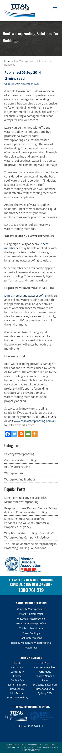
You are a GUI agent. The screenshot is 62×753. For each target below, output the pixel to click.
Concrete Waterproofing (20, 460)
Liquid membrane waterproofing (25, 295)
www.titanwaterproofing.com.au (35, 421)
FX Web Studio (34, 750)
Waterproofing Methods (20, 479)
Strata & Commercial (31, 613)
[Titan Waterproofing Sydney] (19, 10)
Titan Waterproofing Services (36, 745)
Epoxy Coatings (31, 633)
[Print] (21, 434)
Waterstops (31, 647)
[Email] (28, 434)
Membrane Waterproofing (31, 623)
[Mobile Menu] (54, 7)
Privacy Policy (23, 747)
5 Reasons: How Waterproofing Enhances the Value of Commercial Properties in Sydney (26, 523)
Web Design (48, 747)
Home (7, 61)
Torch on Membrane (31, 628)
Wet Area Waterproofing (31, 618)
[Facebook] (8, 434)
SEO (23, 750)
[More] (35, 434)
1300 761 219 (47, 417)
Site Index (36, 747)
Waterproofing (13, 473)
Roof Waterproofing (17, 467)
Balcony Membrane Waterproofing (31, 642)
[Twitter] (14, 434)
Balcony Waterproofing (19, 454)
